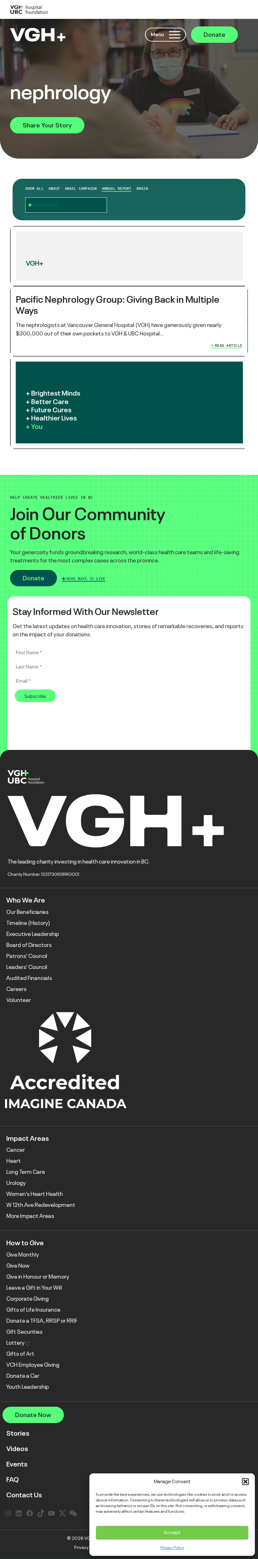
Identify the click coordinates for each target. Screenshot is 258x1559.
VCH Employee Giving (32, 1365)
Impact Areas (27, 1138)
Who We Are (25, 900)
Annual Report (117, 188)
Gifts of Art (20, 1354)
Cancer (15, 1150)
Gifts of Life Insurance (33, 1310)
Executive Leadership (32, 934)
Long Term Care (25, 1172)
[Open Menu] (174, 34)
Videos (17, 1449)
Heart (13, 1161)
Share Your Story (47, 125)
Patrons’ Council (26, 956)
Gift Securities (24, 1332)
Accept (172, 1532)
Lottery (15, 1343)
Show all (34, 188)
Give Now (18, 1266)
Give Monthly (22, 1255)
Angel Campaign (81, 188)
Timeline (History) (28, 923)
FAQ (12, 1479)
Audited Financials (29, 978)
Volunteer (18, 1000)
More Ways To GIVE (85, 579)
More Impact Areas (30, 1216)
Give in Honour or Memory (37, 1277)
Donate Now (33, 1414)
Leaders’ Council (26, 967)
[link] (129, 321)
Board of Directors (29, 945)
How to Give (25, 1243)
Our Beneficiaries (27, 912)
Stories (17, 1433)
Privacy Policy (172, 1547)
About (54, 188)
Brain (142, 188)
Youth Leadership (27, 1387)
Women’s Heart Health (34, 1194)
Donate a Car (22, 1376)
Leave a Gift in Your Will (34, 1288)
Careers (16, 989)
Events (16, 1464)
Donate (214, 34)
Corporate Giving (27, 1299)
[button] (245, 1481)
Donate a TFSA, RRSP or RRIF (41, 1321)
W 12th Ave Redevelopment (40, 1205)
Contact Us (24, 1495)
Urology (16, 1183)
